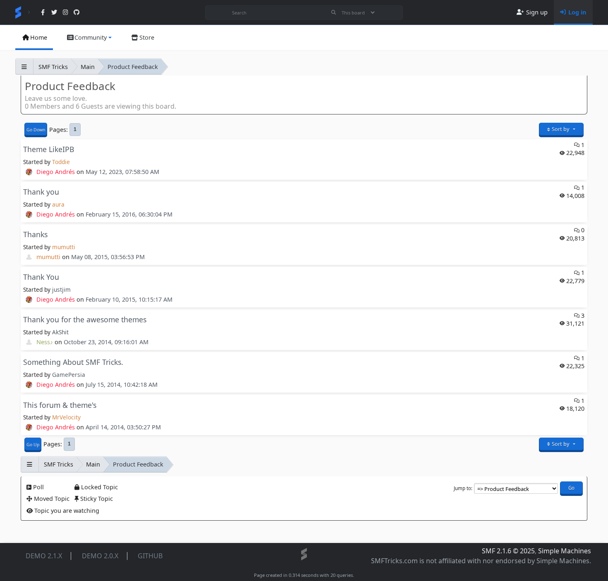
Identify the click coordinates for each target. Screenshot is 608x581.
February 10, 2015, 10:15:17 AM (129, 299)
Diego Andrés (55, 172)
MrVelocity (66, 417)
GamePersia (68, 375)
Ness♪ (44, 342)
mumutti (63, 247)
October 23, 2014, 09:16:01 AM (106, 342)
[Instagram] (65, 12)
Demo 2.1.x (44, 555)
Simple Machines (564, 550)
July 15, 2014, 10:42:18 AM (122, 384)
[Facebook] (43, 12)
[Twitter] (54, 12)
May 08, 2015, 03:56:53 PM (108, 257)
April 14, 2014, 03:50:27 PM (123, 427)
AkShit (60, 332)
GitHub (150, 555)
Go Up (32, 445)
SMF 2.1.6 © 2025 (508, 550)
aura (58, 204)
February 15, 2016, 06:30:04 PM (129, 214)
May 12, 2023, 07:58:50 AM (122, 172)
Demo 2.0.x (100, 555)
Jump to (462, 488)
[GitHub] (77, 12)
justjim (61, 289)
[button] (88, 37)
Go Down (35, 130)
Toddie (61, 162)
